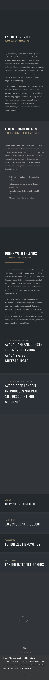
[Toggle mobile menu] (45, 7)
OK (24, 675)
